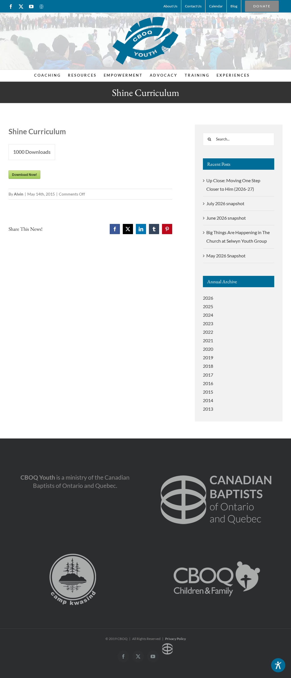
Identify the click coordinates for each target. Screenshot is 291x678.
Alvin (18, 194)
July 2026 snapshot (225, 203)
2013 (208, 409)
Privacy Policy (175, 639)
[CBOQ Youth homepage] (145, 40)
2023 (208, 323)
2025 (208, 306)
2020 (208, 349)
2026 (208, 298)
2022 (208, 332)
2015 (208, 391)
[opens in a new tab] (216, 466)
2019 (208, 357)
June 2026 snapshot (226, 218)
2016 (208, 383)
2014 (208, 400)
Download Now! (24, 174)
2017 (208, 374)
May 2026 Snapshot (226, 255)
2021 (208, 340)
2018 (208, 366)
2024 (208, 315)
